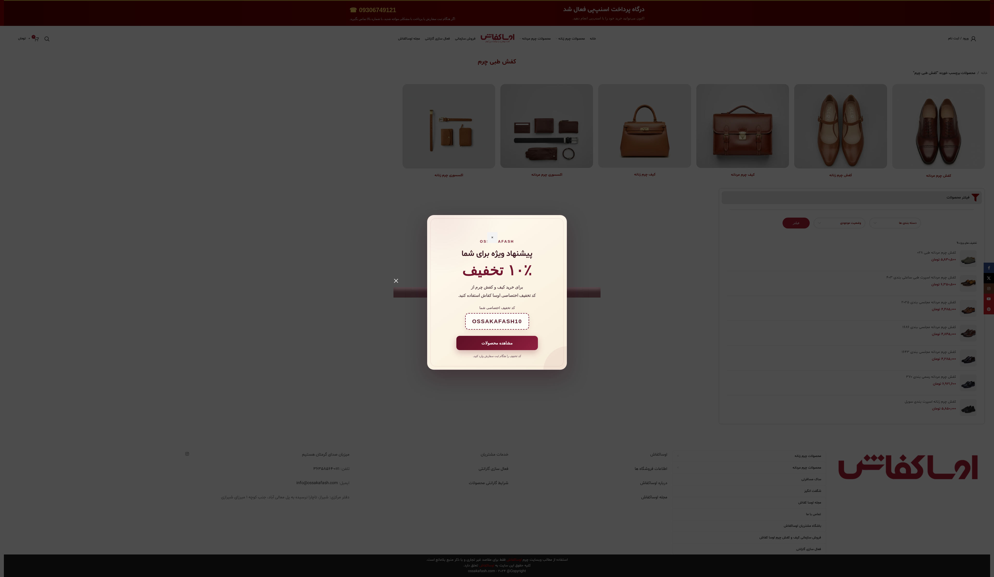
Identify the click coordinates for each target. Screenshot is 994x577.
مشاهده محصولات (497, 343)
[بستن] (396, 280)
